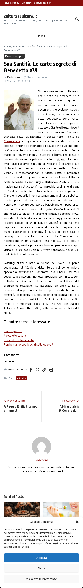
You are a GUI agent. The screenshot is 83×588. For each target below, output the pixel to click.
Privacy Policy (11, 2)
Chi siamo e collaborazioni (37, 2)
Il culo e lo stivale (15, 335)
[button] (77, 522)
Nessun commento (38, 77)
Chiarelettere (12, 141)
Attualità (21, 378)
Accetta (41, 558)
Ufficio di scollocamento (19, 340)
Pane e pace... (13, 331)
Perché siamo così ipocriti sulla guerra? (28, 344)
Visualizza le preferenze (41, 579)
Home (7, 46)
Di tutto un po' (21, 46)
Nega (41, 568)
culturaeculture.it (20, 16)
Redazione (13, 77)
